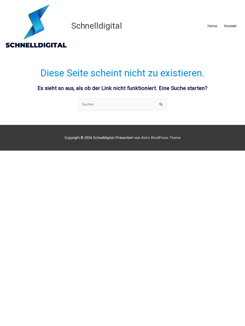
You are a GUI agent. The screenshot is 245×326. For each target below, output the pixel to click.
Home (212, 26)
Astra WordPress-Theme (161, 138)
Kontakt (230, 26)
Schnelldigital (96, 26)
